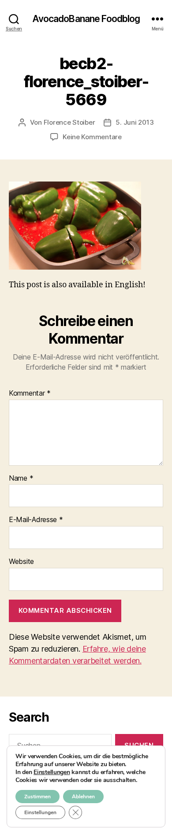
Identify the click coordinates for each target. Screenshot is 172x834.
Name (21, 478)
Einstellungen (52, 772)
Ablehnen (83, 796)
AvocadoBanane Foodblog (86, 18)
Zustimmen (37, 796)
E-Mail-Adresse (36, 520)
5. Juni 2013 (134, 122)
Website (21, 562)
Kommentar (30, 393)
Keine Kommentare (92, 137)
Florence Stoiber (69, 122)
